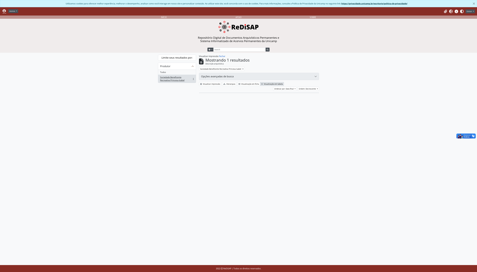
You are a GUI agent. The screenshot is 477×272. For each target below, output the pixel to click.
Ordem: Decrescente (307, 89)
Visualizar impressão (211, 84)
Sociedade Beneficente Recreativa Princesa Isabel (177, 79)
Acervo (12, 11)
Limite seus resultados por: (177, 57)
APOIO (238, 17)
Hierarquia (230, 84)
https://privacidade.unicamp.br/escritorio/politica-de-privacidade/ (374, 3)
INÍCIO (164, 17)
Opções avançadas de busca (217, 76)
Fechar (222, 56)
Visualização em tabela (273, 84)
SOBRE (313, 17)
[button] (445, 11)
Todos (163, 72)
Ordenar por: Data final (284, 89)
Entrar (469, 11)
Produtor (165, 66)
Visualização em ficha (250, 84)
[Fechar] (474, 3)
